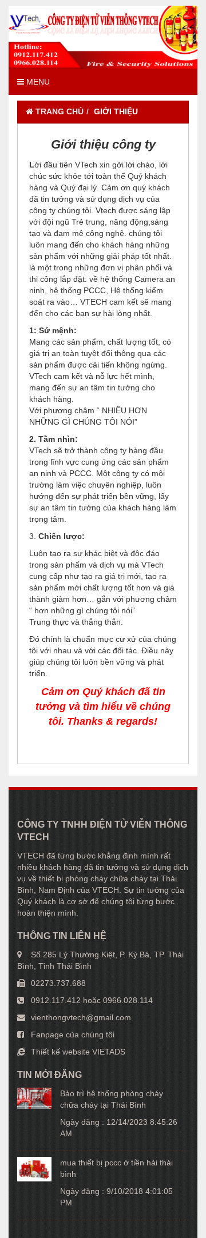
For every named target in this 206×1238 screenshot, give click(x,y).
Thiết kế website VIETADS (78, 1051)
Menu (37, 81)
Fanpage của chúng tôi (72, 1034)
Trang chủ (58, 111)
